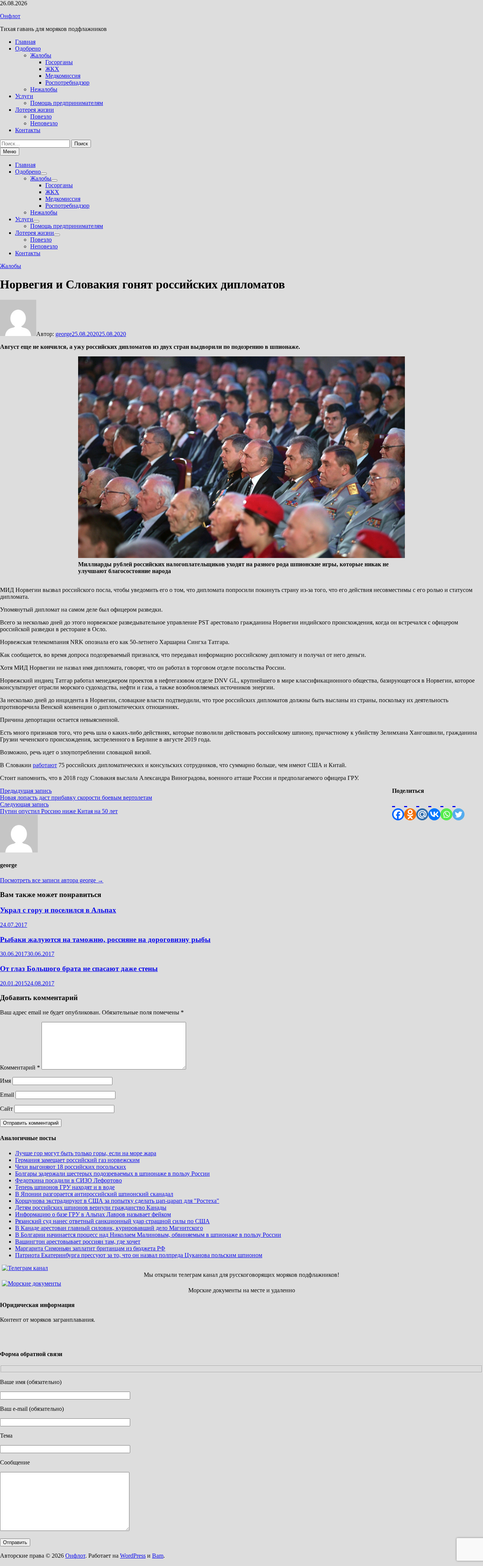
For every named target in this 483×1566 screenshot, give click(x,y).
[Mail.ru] (422, 807)
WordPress (133, 1555)
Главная (25, 42)
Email (7, 1094)
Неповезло (44, 123)
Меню (9, 151)
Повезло (41, 116)
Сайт (6, 1108)
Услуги (24, 96)
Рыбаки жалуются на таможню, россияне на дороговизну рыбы (105, 939)
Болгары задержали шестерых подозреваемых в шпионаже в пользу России (112, 1173)
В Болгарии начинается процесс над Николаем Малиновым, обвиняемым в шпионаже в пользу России (148, 1235)
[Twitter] (458, 807)
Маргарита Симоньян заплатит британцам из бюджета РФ (90, 1248)
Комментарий (20, 1067)
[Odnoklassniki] (410, 807)
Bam (157, 1555)
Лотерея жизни (34, 109)
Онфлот (10, 16)
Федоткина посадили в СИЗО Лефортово (68, 1180)
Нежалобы (43, 89)
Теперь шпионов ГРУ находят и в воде (65, 1187)
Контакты (27, 130)
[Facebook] (398, 807)
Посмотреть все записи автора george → (51, 880)
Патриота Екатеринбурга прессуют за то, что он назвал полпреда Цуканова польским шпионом (138, 1255)
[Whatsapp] (446, 807)
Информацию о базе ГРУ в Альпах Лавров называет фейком (93, 1214)
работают (45, 765)
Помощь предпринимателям (66, 103)
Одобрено (28, 48)
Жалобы (40, 55)
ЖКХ (52, 69)
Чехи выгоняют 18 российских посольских (70, 1167)
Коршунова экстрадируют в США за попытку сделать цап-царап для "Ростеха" (117, 1201)
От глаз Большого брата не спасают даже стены (79, 969)
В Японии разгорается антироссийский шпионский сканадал (94, 1194)
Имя (5, 1080)
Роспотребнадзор (67, 82)
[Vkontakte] (434, 807)
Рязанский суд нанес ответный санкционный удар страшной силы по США (112, 1221)
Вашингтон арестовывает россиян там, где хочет (77, 1241)
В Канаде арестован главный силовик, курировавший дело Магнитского (109, 1228)
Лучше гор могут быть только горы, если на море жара (85, 1153)
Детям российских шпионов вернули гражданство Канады (90, 1207)
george (63, 334)
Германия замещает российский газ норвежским (77, 1160)
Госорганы (59, 62)
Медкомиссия (62, 75)
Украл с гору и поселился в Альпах (58, 910)
